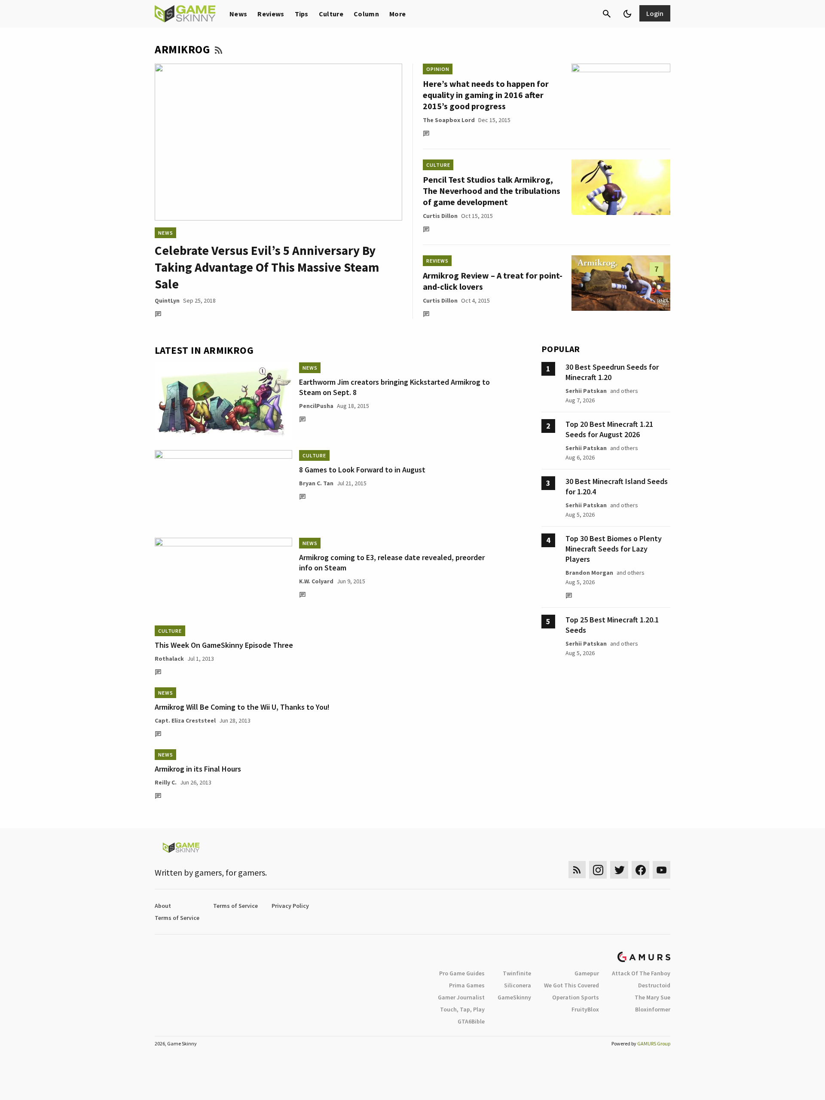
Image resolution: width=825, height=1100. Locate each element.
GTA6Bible (471, 1021)
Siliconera (517, 985)
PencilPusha (316, 406)
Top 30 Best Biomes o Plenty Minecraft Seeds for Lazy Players (613, 548)
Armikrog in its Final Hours (198, 769)
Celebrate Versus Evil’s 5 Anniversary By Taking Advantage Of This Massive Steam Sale (267, 267)
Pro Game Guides (462, 973)
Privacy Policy (290, 906)
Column (366, 13)
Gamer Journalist (461, 997)
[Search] (606, 13)
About (163, 906)
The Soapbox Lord (449, 120)
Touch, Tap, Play (462, 1009)
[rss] (577, 870)
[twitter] (619, 870)
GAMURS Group (653, 1043)
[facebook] (640, 870)
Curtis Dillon (440, 216)
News (238, 13)
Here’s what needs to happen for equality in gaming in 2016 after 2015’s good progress (486, 94)
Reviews (270, 13)
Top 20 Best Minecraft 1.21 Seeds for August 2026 (609, 429)
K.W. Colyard (316, 581)
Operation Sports (575, 997)
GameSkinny (514, 997)
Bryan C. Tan (316, 483)
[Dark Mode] (627, 13)
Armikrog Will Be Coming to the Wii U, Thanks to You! (242, 707)
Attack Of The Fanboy (641, 973)
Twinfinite (517, 973)
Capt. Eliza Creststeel (185, 720)
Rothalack (169, 658)
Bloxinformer (652, 1009)
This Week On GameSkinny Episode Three (224, 645)
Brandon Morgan (589, 572)
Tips (302, 13)
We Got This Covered (571, 985)
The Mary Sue (652, 997)
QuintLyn (167, 300)
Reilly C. (166, 782)
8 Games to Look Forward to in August (362, 470)
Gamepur (586, 973)
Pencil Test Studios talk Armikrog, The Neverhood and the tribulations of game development (491, 190)
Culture (331, 13)
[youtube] (662, 870)
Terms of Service (235, 906)
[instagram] (598, 870)
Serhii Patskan (586, 391)
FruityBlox (585, 1009)
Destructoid (654, 985)
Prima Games (467, 985)
